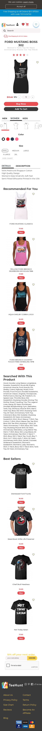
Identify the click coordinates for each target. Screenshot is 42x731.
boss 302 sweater (20, 415)
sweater (6, 385)
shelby (6, 389)
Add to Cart (21, 109)
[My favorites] (23, 24)
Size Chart (8, 705)
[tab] (8, 166)
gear (11, 398)
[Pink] (16, 139)
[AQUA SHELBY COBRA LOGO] (21, 296)
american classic (10, 394)
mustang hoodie (20, 400)
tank (5, 408)
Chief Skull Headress (21, 584)
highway (19, 389)
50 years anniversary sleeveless (18, 429)
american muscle (10, 387)
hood (5, 383)
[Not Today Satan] (21, 611)
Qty (15, 97)
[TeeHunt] (8, 25)
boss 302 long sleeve (24, 432)
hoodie (12, 383)
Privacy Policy (10, 700)
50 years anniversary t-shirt (19, 424)
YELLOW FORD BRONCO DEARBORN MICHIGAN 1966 (21, 270)
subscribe (32, 658)
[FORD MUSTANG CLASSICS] (21, 205)
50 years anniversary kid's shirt (19, 439)
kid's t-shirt (23, 438)
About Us (8, 695)
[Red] (8, 139)
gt (34, 396)
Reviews (7, 710)
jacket (25, 440)
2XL (15, 155)
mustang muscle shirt (16, 428)
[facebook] (32, 684)
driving (31, 400)
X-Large (6, 155)
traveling (19, 402)
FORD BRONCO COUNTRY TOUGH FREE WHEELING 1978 (21, 361)
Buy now (21, 104)
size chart (7, 158)
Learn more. (28, 2)
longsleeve (31, 383)
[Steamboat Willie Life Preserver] (21, 521)
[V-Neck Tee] (26, 126)
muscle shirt (25, 408)
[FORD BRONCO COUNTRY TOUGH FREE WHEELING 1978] (21, 341)
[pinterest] (29, 684)
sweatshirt (15, 385)
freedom (29, 396)
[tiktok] (38, 684)
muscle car (28, 387)
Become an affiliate (29, 711)
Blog (5, 718)
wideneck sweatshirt (12, 442)
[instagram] (26, 684)
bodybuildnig (16, 406)
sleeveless (32, 406)
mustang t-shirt (26, 423)
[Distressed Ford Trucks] (21, 475)
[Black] (3, 139)
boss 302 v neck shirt (24, 447)
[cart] (27, 24)
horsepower (31, 394)
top (9, 408)
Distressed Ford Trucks (21, 494)
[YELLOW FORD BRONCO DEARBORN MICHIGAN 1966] (21, 251)
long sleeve (21, 383)
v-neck (11, 447)
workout (15, 408)
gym (25, 406)
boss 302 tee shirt (11, 423)
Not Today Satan (21, 630)
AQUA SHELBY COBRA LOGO (21, 314)
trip (25, 402)
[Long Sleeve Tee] (37, 126)
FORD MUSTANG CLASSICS (21, 224)
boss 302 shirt (18, 411)
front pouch (15, 392)
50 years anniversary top (17, 449)
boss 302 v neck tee (17, 436)
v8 (23, 396)
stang (10, 404)
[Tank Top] (5, 126)
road (26, 389)
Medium (15, 151)
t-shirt (31, 419)
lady (24, 445)
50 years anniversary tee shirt (19, 433)
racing (18, 396)
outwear (33, 440)
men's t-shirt (8, 432)
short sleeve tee (23, 421)
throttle (17, 398)
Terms (26, 700)
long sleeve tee (30, 430)
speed (6, 398)
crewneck (7, 415)
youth (28, 436)
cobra (12, 389)
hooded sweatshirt (30, 392)
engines (22, 394)
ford (21, 387)
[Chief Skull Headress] (21, 566)
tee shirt (34, 421)
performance (9, 396)
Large (26, 151)
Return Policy (29, 705)
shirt (15, 419)
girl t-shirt (12, 438)
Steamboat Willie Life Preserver (21, 539)
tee (36, 419)
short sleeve (23, 419)
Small (5, 151)
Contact (27, 695)
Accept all (21, 6)
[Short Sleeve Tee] (16, 126)
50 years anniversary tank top (20, 413)
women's (17, 445)
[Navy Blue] (12, 139)
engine (32, 385)
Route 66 (24, 385)
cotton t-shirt (9, 421)
